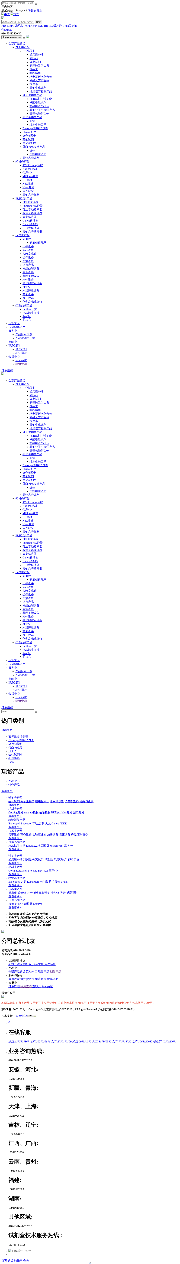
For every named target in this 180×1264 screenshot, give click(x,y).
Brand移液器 (30, 224)
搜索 (38, 22)
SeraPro (26, 316)
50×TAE (38, 25)
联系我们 (14, 345)
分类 (11, 1260)
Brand (64, 881)
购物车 (6, 29)
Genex (55, 823)
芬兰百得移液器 (32, 213)
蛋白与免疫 (15, 747)
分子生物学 (27, 801)
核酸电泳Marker (39, 106)
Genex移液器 (30, 220)
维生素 (34, 69)
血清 (32, 120)
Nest (45, 870)
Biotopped (14, 823)
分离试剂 (35, 61)
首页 (4, 1260)
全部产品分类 (16, 43)
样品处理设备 (30, 268)
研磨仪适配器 (38, 242)
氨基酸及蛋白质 (39, 65)
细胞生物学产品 (32, 117)
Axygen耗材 (29, 168)
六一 (70, 845)
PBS (4, 25)
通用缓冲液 (37, 54)
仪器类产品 (22, 235)
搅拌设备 (28, 257)
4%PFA (28, 25)
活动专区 (14, 323)
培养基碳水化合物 (41, 76)
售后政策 (14, 978)
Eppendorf (27, 823)
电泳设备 (28, 272)
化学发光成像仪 (32, 301)
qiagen (54, 845)
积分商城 (21, 360)
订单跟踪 (7, 370)
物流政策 (40, 978)
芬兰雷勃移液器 (32, 209)
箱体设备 (28, 279)
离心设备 (28, 250)
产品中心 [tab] (14, 780)
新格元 (26, 319)
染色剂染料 (29, 135)
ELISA (12, 751)
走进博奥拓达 (16, 327)
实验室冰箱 (29, 253)
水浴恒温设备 (30, 290)
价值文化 (38, 964)
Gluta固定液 (70, 25)
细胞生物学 (42, 801)
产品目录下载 (23, 334)
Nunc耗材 (28, 187)
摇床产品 (28, 264)
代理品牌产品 (23, 305)
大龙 (48, 823)
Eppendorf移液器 (32, 205)
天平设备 (28, 246)
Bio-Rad (32, 870)
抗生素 (34, 84)
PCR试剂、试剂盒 (41, 98)
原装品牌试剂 (30, 157)
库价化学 (21, 1015)
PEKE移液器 (30, 202)
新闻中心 (14, 341)
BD (40, 870)
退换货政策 (27, 978)
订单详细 (14, 986)
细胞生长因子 (38, 124)
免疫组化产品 (38, 154)
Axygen (22, 870)
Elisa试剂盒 (29, 132)
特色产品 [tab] (14, 784)
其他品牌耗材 (30, 194)
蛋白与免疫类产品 (33, 146)
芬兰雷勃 (38, 823)
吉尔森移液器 (30, 227)
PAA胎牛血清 (30, 312)
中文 (7, 14)
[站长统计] (31, 1015)
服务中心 (14, 330)
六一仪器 (28, 298)
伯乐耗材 (28, 172)
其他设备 (28, 294)
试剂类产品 (22, 47)
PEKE (63, 823)
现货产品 (43, 971)
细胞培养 (14, 758)
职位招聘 (21, 352)
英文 (16, 14)
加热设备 (28, 261)
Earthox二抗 (29, 309)
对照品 (34, 58)
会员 (26, 1260)
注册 (39, 10)
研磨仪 (26, 239)
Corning (13, 870)
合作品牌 (50, 964)
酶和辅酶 (35, 73)
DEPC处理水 (15, 25)
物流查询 (21, 363)
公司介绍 (14, 964)
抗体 (32, 150)
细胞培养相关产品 (41, 91)
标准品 (48, 859)
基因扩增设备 (30, 275)
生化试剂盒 (29, 143)
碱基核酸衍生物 (39, 113)
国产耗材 (28, 191)
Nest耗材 (27, 183)
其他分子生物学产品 (42, 109)
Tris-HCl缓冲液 (53, 25)
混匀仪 (55, 892)
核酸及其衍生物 (39, 80)
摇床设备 (64, 834)
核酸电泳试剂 (38, 102)
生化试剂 (28, 50)
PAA (20, 903)
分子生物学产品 (32, 95)
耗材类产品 (22, 161)
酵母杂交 (73, 859)
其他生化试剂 (38, 87)
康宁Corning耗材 (32, 165)
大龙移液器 (29, 216)
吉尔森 (62, 845)
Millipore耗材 (30, 176)
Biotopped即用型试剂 (35, 128)
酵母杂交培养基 (18, 736)
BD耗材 (27, 179)
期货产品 (55, 971)
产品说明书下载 (25, 338)
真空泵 (26, 286)
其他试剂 (28, 139)
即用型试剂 (57, 801)
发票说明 (52, 978)
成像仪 (22, 892)
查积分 (36, 986)
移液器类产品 (23, 198)
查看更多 (7, 730)
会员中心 (14, 356)
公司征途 (26, 964)
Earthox (12, 903)
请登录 (32, 10)
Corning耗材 (15, 812)
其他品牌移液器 (32, 231)
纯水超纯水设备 (32, 283)
